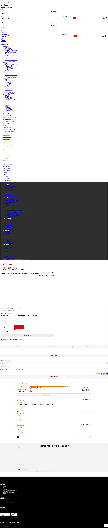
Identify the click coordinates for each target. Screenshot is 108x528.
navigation (2, 484)
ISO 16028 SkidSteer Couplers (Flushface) (14, 209)
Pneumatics (7, 241)
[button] (3, 27)
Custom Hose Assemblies (8, 58)
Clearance (5, 101)
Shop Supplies (8, 107)
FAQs (27, 259)
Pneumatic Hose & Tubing (10, 189)
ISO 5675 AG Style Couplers (10, 74)
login (5, 317)
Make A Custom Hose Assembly (11, 60)
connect (2, 507)
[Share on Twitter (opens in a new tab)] (22, 407)
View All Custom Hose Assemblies (12, 61)
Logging (6, 255)
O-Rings (6, 106)
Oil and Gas (7, 254)
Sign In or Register (4, 44)
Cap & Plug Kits (8, 228)
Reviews (4, 493)
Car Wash (7, 246)
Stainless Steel (8, 82)
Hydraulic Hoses (8, 48)
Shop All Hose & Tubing (9, 55)
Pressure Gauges (8, 237)
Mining (6, 256)
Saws (6, 91)
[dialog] (54, 3)
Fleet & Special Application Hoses (11, 51)
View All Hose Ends (9, 70)
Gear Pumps (7, 234)
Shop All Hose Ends (9, 69)
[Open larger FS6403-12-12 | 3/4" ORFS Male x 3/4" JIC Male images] (44, 275)
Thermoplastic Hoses (9, 49)
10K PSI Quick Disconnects (10, 216)
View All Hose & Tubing (9, 56)
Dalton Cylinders (8, 96)
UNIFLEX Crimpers (8, 90)
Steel (6, 80)
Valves (6, 235)
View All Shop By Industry (10, 258)
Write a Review (46, 395)
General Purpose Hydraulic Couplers (12, 215)
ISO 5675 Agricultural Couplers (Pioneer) (13, 210)
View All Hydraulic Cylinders (10, 99)
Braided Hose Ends (8, 66)
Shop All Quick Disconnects (10, 76)
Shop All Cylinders (8, 98)
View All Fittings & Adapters (10, 86)
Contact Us (23, 259)
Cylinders (7, 232)
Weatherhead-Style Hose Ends (11, 64)
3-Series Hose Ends (9, 68)
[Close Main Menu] (8, 44)
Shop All (4, 111)
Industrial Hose (8, 188)
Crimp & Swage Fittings (10, 199)
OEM (6, 257)
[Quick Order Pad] (2, 22)
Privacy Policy (5, 491)
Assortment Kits (8, 84)
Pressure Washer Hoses (10, 191)
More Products (6, 102)
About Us (19, 259)
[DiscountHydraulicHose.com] (54, 25)
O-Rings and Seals (9, 240)
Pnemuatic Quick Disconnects (11, 214)
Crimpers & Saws (6, 87)
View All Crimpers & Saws (10, 93)
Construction (8, 252)
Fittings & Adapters (6, 78)
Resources (5, 259)
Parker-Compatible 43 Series (11, 201)
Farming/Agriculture (9, 247)
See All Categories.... (9, 242)
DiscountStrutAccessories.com (9, 492)
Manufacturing (8, 251)
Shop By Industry (6, 244)
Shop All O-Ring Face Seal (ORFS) (8, 310)
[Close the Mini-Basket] (8, 2)
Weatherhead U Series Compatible (12, 200)
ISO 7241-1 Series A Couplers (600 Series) (14, 211)
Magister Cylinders (8, 97)
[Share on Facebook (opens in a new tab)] (20, 407)
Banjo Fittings (8, 225)
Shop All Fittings (8, 85)
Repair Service (8, 250)
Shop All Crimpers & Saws (10, 92)
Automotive (7, 249)
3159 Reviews (23, 391)
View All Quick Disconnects (10, 77)
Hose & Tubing (5, 46)
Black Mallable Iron (9, 226)
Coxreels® (7, 236)
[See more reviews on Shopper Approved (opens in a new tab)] (24, 407)
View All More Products (9, 110)
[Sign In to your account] (1, 27)
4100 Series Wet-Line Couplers (11, 213)
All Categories (6, 230)
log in (5, 339)
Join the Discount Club (12, 259)
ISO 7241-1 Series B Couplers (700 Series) (14, 212)
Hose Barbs (7, 203)
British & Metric (8, 83)
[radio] (54, 386)
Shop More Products (9, 109)
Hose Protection (8, 53)
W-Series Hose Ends (9, 67)
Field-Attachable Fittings (10, 202)
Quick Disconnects (6, 71)
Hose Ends (5, 62)
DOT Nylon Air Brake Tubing (10, 52)
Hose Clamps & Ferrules (10, 204)
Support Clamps (8, 108)
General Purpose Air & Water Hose (11, 50)
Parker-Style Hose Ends (9, 65)
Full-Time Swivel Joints (10, 227)
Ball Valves (7, 105)
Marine (6, 248)
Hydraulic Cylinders (6, 94)
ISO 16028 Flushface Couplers (11, 75)
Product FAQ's (5, 489)
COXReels (7, 194)
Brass (6, 81)
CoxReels (7, 54)
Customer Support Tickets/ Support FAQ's (10, 490)
